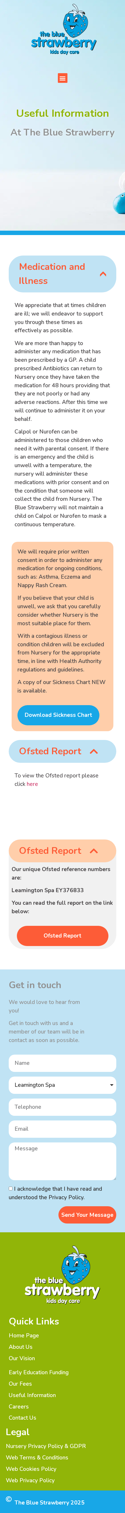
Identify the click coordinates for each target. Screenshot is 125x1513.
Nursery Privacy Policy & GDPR (46, 1446)
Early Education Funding (39, 1372)
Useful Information (32, 1395)
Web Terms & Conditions (37, 1457)
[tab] (62, 274)
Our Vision (22, 1358)
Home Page (24, 1335)
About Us (21, 1347)
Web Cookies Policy (31, 1469)
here (33, 784)
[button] (62, 78)
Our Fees (20, 1384)
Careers (19, 1407)
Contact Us (22, 1418)
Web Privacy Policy (30, 1480)
